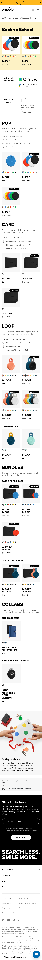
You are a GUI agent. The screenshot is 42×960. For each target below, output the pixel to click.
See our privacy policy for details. (26, 830)
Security (22, 908)
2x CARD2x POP (7, 548)
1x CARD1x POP (6, 511)
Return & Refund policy (27, 903)
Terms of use (6, 898)
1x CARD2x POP (26, 511)
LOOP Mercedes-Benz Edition (9, 694)
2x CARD (27, 278)
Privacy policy (24, 898)
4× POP (6, 60)
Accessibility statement (10, 913)
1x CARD (6, 278)
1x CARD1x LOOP (6, 590)
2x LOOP (27, 380)
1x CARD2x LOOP (27, 590)
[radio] (3, 56)
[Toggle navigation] (36, 11)
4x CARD (7, 313)
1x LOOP (6, 380)
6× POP (26, 60)
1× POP (6, 177)
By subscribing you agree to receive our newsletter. (22, 829)
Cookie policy (6, 903)
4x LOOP (7, 415)
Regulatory (6, 908)
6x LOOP (27, 415)
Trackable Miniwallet (9, 648)
